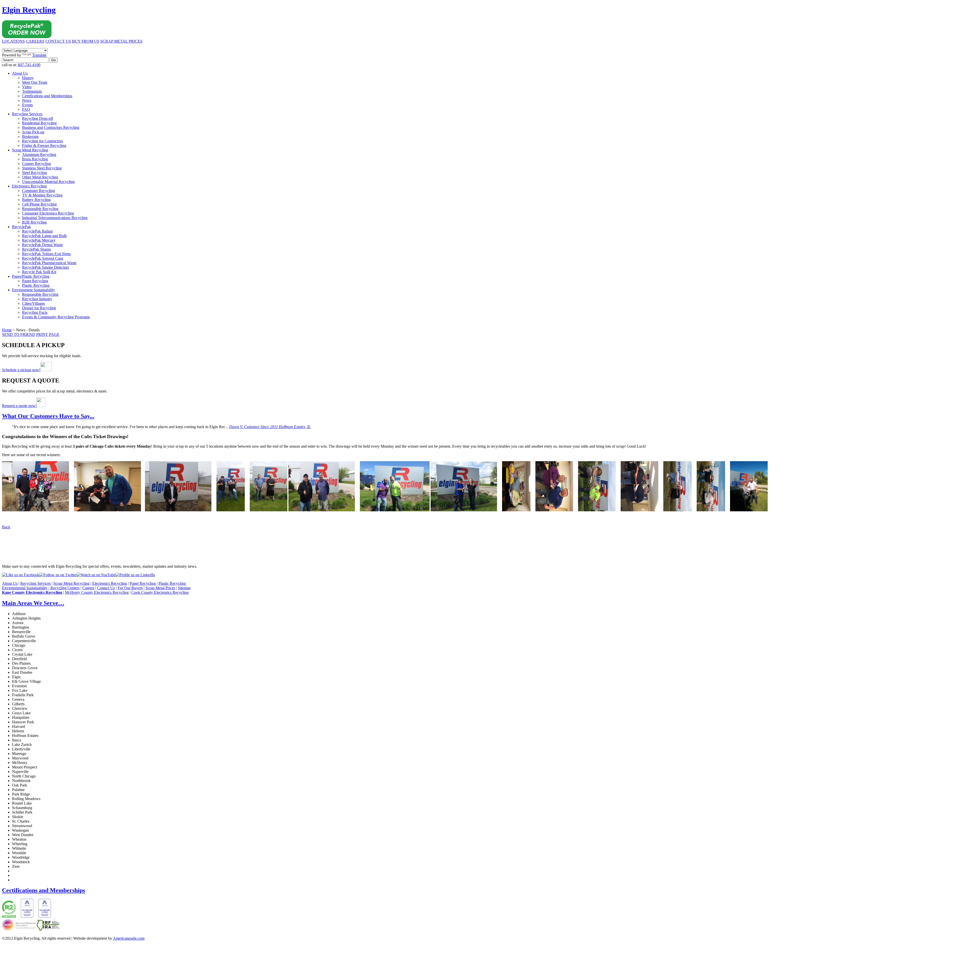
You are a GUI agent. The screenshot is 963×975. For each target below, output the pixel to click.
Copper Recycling (36, 163)
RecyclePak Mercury (38, 240)
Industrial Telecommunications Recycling (55, 218)
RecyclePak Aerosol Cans (42, 258)
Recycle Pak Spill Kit (39, 272)
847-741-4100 (29, 65)
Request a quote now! (19, 406)
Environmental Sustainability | (26, 588)
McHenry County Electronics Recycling (97, 592)
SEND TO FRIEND (18, 334)
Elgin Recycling (29, 9)
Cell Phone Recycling (39, 204)
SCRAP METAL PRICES (121, 41)
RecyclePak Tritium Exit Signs (46, 254)
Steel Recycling (34, 172)
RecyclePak (21, 227)
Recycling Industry (37, 299)
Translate (39, 55)
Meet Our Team (34, 82)
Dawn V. (270, 427)
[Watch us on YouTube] (95, 575)
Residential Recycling (39, 123)
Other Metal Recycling (40, 177)
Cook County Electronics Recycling (160, 592)
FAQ (26, 109)
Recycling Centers (64, 588)
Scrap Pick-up (33, 132)
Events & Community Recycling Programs (56, 317)
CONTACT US (58, 41)
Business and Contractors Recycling (50, 127)
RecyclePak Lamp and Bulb (44, 236)
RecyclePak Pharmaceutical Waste (49, 263)
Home (7, 330)
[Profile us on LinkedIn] (135, 575)
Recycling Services (27, 114)
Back (6, 527)
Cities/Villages (33, 303)
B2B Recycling (34, 222)
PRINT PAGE (47, 334)
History (28, 78)
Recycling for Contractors (42, 141)
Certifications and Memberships (47, 96)
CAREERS (35, 41)
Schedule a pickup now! (21, 370)
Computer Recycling (38, 190)
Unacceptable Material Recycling (48, 181)
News (26, 100)
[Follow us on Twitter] (57, 575)
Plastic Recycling (35, 285)
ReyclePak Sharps (36, 249)
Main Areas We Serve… (33, 603)
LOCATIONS (13, 41)
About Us (20, 73)
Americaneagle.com (128, 938)
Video (27, 87)
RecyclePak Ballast (37, 231)
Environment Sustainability (33, 290)
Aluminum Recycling (39, 154)
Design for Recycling (39, 308)
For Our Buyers (130, 588)
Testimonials (32, 91)
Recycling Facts (34, 312)
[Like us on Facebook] (20, 575)
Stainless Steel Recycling (42, 168)
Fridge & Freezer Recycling (44, 145)
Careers (88, 588)
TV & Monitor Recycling (42, 195)
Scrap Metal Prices (160, 588)
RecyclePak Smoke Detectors (45, 267)
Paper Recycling (35, 281)
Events (27, 105)
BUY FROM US (85, 41)
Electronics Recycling (29, 186)
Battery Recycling (36, 200)
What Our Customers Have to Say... (48, 416)
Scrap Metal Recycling (30, 150)
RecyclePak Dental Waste (42, 245)
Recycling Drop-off (37, 118)
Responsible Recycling (40, 209)
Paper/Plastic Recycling (30, 276)
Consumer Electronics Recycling (48, 213)
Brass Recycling (35, 159)
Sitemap (184, 588)
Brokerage (30, 136)
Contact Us (106, 588)
